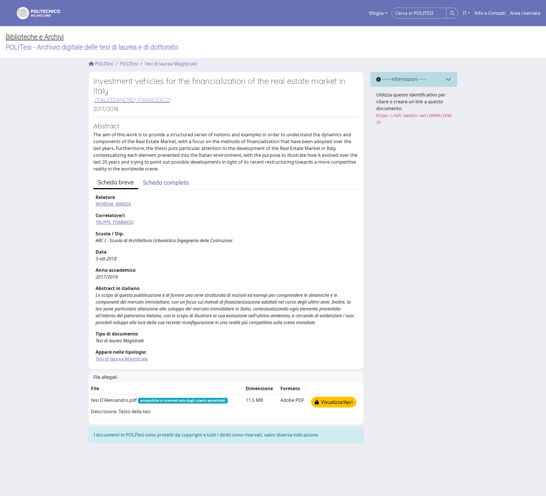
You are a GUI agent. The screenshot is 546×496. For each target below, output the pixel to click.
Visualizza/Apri (336, 402)
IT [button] (465, 13)
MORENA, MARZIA (113, 204)
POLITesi (103, 64)
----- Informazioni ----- (404, 79)
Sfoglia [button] (376, 13)
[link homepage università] (34, 13)
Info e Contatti (490, 13)
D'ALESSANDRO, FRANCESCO (132, 99)
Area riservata (525, 13)
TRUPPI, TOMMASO (115, 222)
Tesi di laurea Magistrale (170, 64)
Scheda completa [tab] (166, 182)
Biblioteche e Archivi (35, 37)
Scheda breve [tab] (116, 182)
